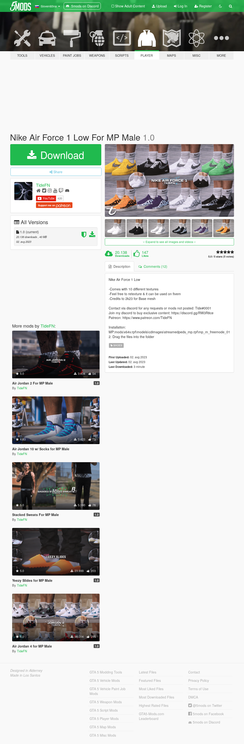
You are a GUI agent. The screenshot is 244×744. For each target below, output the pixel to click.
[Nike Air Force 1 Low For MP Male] (169, 180)
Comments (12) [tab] (154, 266)
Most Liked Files (151, 688)
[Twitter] (44, 190)
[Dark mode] (220, 6)
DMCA (193, 697)
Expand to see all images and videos (169, 242)
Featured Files (150, 680)
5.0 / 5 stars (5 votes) (221, 256)
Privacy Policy (198, 680)
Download (60, 154)
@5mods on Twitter (207, 705)
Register (205, 6)
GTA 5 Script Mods (104, 710)
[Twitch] (61, 190)
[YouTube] (55, 190)
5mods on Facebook (208, 713)
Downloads (122, 255)
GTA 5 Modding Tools (106, 672)
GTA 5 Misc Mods (103, 735)
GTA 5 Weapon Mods (106, 701)
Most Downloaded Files (156, 697)
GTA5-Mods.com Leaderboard (151, 716)
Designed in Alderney (26, 670)
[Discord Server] (67, 190)
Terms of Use (198, 688)
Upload (161, 6)
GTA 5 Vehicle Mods (105, 680)
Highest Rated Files (153, 705)
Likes (145, 255)
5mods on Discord (206, 722)
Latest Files (147, 672)
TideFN (43, 185)
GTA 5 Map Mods (103, 726)
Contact (194, 672)
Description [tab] (121, 266)
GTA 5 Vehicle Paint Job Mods (108, 691)
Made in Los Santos (25, 675)
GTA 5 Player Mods (104, 718)
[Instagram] (49, 190)
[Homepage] (38, 190)
